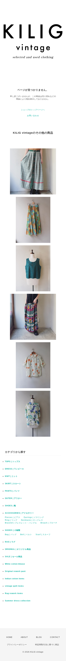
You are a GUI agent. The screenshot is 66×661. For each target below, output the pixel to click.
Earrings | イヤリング (34, 517)
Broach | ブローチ (49, 523)
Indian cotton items (14, 579)
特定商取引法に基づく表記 (47, 645)
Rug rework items (14, 593)
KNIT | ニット (11, 476)
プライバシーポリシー (17, 645)
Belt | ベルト (26, 534)
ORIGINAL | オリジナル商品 (18, 549)
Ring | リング (11, 520)
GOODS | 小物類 (12, 530)
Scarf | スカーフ (43, 534)
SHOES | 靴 (10, 506)
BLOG (39, 637)
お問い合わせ (33, 116)
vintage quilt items (14, 586)
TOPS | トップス (12, 461)
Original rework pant (15, 571)
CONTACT (55, 637)
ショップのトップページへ (33, 110)
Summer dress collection (17, 601)
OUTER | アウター (13, 498)
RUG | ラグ (10, 542)
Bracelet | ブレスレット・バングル (21, 523)
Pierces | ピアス (12, 517)
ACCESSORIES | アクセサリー (19, 513)
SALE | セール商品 (13, 557)
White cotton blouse (15, 564)
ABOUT (24, 637)
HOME (9, 637)
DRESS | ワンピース (14, 469)
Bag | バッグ (11, 534)
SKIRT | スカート (13, 484)
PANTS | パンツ (12, 491)
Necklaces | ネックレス (32, 520)
